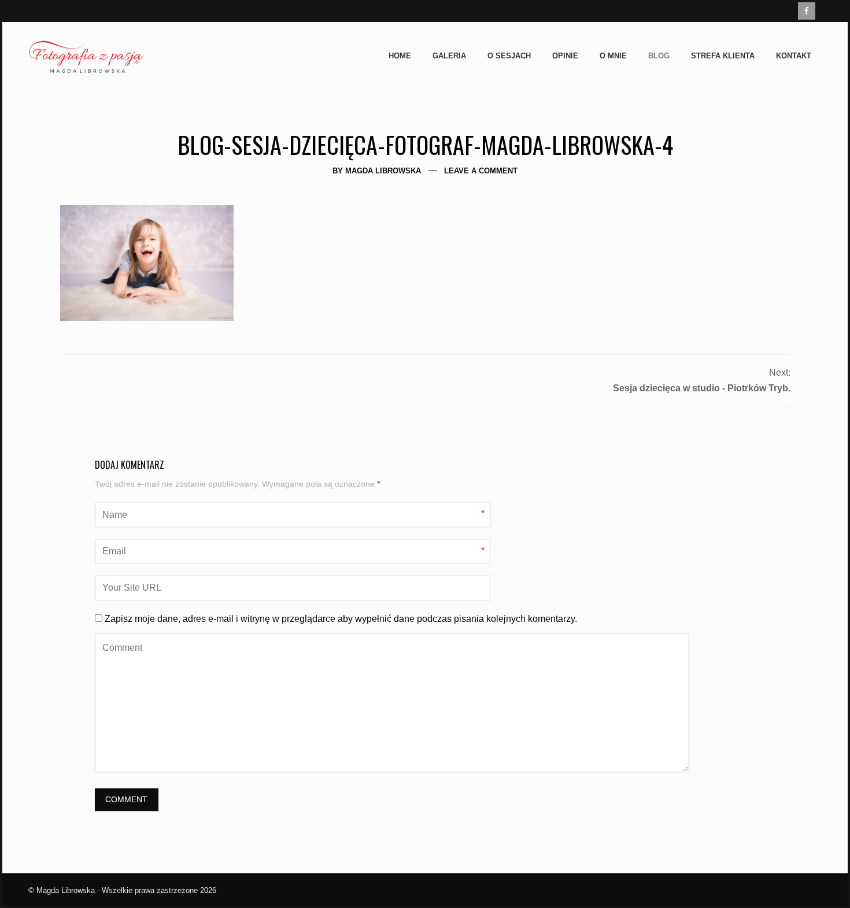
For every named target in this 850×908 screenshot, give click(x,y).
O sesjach (509, 55)
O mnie (613, 55)
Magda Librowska (383, 170)
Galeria (449, 55)
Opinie (565, 55)
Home (400, 55)
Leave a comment (481, 170)
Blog (659, 55)
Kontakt (793, 55)
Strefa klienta (723, 55)
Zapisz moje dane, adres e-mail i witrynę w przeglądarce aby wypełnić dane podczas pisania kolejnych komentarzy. (341, 619)
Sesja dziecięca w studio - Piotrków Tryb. (701, 388)
